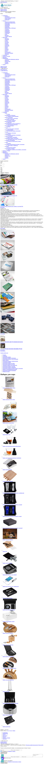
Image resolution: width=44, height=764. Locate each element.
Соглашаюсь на (8, 751)
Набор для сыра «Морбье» (8, 539)
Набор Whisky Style (6, 434)
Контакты (5, 57)
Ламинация (7, 30)
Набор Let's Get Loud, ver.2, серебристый (11, 586)
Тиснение (7, 29)
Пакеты (6, 46)
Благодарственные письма (10, 17)
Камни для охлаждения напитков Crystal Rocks (12, 457)
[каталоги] (7, 239)
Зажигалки (9, 122)
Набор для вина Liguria (7, 469)
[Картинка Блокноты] (7, 332)
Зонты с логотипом (9, 117)
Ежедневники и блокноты (10, 115)
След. (11, 730)
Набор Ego (5, 411)
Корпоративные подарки (10, 121)
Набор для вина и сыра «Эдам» (9, 399)
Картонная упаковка (9, 53)
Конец (14, 730)
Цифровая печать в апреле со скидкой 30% (8, 184)
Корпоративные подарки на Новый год (12, 123)
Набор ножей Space (6, 726)
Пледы (8, 114)
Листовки (7, 42)
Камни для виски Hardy (7, 563)
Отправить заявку (4, 762)
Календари (7, 45)
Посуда (6, 131)
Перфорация (7, 32)
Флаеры (6, 43)
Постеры (6, 49)
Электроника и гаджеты (9, 148)
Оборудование (8, 18)
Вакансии (7, 60)
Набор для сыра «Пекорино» (8, 679)
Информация (5, 58)
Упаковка (7, 146)
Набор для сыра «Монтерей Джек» (9, 668)
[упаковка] (7, 322)
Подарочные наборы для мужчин (13, 130)
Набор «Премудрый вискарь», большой (10, 703)
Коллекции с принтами (9, 119)
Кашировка (7, 27)
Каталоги (7, 38)
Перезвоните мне (4, 752)
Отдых (6, 127)
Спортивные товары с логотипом (11, 138)
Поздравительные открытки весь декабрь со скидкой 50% (11, 206)
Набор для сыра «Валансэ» (8, 633)
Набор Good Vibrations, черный (9, 609)
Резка (6, 34)
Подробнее (2, 342)
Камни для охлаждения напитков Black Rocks (12, 446)
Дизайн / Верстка (8, 36)
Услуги (4, 20)
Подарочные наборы (9, 129)
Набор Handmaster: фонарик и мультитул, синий (12, 516)
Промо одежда (8, 134)
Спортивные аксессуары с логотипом (14, 139)
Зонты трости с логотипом (12, 118)
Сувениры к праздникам (10, 140)
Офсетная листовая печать (10, 22)
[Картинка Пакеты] (7, 270)
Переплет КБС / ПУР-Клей (10, 28)
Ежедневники (7, 52)
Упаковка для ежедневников (12, 116)
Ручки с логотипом (9, 136)
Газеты (6, 40)
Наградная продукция (9, 125)
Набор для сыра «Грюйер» (8, 481)
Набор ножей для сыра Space (8, 656)
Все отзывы (2, 228)
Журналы (7, 54)
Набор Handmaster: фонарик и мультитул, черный (12, 504)
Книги (6, 50)
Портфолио (7, 16)
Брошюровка (7, 24)
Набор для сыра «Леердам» (8, 644)
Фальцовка (7, 83)
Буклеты (6, 41)
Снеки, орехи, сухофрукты (12, 145)
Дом (6, 113)
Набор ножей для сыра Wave (8, 422)
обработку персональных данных (14, 761)
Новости (6, 63)
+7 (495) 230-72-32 (4, 70)
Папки (6, 47)
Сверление (7, 33)
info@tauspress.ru (3, 69)
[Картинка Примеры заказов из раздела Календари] (7, 281)
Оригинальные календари (12, 124)
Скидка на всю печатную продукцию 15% (8, 195)
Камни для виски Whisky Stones (9, 387)
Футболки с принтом (11, 120)
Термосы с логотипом (11, 132)
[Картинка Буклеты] (7, 260)
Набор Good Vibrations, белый (8, 621)
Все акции (2, 207)
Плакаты (6, 48)
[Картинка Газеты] (7, 250)
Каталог (4, 736)
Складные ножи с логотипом (13, 128)
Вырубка (7, 35)
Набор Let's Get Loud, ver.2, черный (10, 574)
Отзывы (6, 62)
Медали (8, 126)
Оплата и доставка (6, 56)
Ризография (7, 23)
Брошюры (7, 39)
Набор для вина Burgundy (8, 714)
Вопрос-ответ (7, 61)
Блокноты (7, 44)
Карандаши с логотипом (12, 137)
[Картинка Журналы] (7, 312)
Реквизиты (7, 19)
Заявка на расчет (3, 10)
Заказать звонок (3, 9)
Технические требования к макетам (12, 59)
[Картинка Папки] (7, 291)
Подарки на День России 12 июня (14, 141)
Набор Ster (5, 551)
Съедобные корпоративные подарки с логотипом (14, 144)
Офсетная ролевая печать (10, 21)
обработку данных (11, 751)
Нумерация (7, 31)
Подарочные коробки (11, 147)
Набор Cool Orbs (6, 691)
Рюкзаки (9, 143)
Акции (4, 64)
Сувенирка (5, 55)
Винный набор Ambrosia (7, 598)
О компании (5, 15)
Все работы (2, 333)
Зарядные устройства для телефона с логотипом (16, 149)
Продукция (5, 37)
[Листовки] (7, 301)
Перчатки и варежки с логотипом (14, 135)
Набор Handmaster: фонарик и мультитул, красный (12, 528)
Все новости (2, 350)
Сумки (6, 142)
